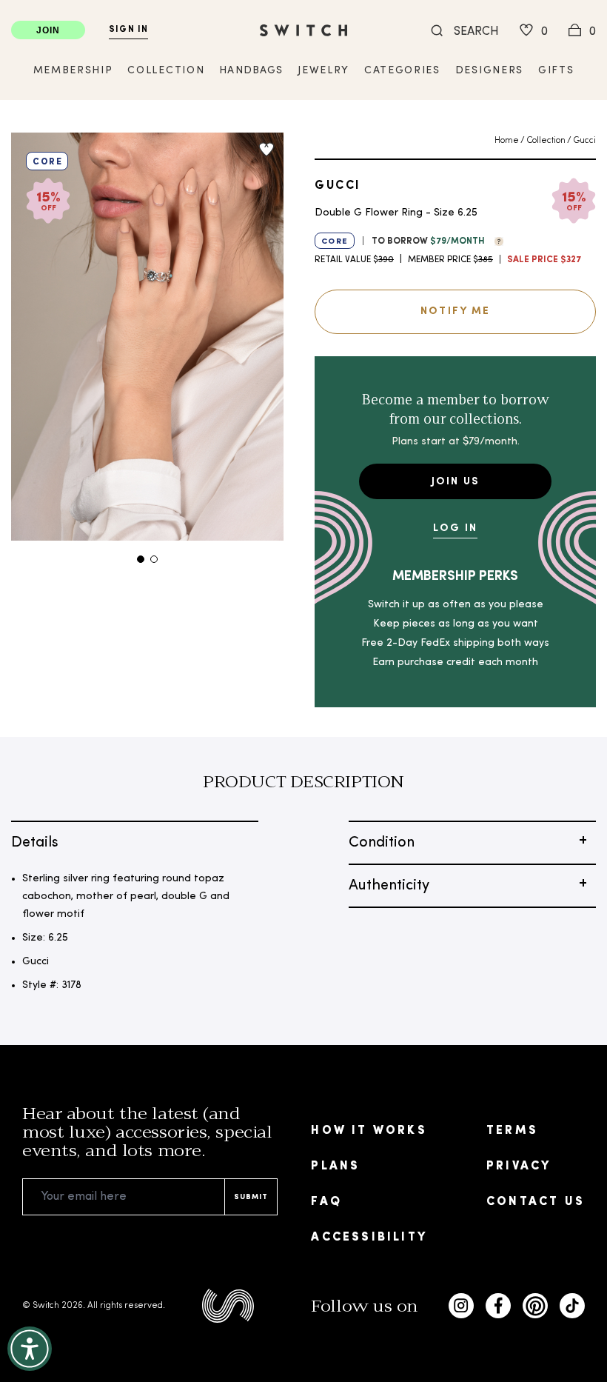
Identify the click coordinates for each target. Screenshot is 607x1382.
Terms (512, 1131)
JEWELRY (323, 70)
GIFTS (556, 70)
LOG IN (455, 528)
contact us (535, 1202)
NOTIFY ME (455, 311)
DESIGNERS (489, 70)
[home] (303, 30)
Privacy (518, 1166)
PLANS (335, 1166)
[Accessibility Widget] (29, 1348)
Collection (546, 140)
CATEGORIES (402, 70)
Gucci (584, 140)
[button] (495, 240)
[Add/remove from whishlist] (266, 149)
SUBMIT (251, 1197)
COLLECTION (165, 70)
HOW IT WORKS (368, 1131)
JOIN (48, 30)
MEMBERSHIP (73, 70)
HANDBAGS (251, 70)
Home (506, 140)
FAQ (326, 1202)
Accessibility (369, 1238)
